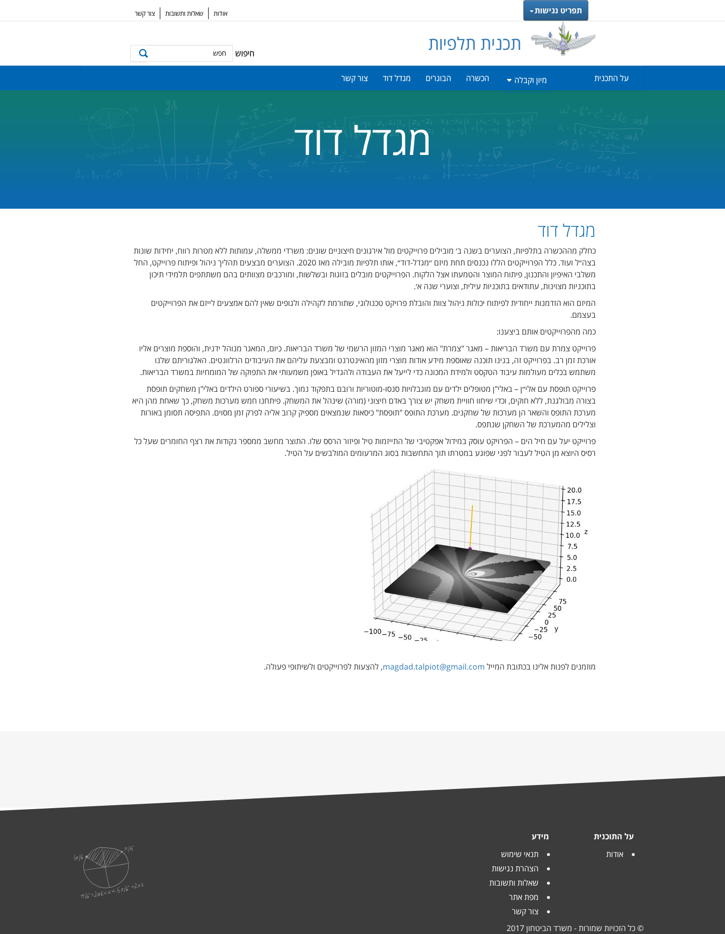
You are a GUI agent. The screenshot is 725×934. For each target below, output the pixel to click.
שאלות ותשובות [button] (184, 13)
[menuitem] (596, 78)
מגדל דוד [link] (397, 78)
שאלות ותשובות (514, 882)
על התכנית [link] (611, 78)
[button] (139, 53)
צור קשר (525, 911)
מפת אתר (524, 897)
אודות (614, 854)
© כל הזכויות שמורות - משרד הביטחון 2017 (575, 928)
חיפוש (244, 53)
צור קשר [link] (354, 78)
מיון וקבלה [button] (530, 80)
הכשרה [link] (477, 78)
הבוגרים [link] (438, 78)
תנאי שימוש (520, 854)
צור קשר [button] (145, 13)
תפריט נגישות (558, 10)
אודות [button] (220, 13)
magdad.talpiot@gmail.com (434, 666)
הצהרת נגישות (515, 868)
